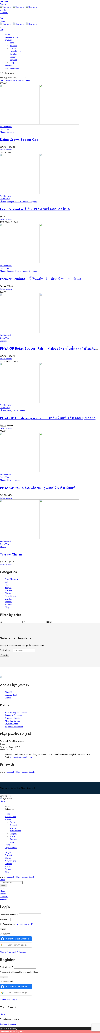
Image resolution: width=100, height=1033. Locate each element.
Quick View (5, 129)
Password (5, 919)
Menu (2, 21)
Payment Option (11, 723)
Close (2, 801)
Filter (49, 622)
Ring (7, 584)
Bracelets (9, 590)
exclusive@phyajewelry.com (21, 757)
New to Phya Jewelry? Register (13, 952)
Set (6, 582)
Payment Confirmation (14, 726)
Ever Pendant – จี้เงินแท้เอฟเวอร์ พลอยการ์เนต (35, 209)
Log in (3, 929)
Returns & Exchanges (14, 715)
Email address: (6, 650)
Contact (8, 697)
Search (3, 885)
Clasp (7, 607)
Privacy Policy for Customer (16, 712)
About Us (8, 692)
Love (9, 410)
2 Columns (7, 80)
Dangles (10, 201)
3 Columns (17, 80)
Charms (3, 132)
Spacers (10, 132)
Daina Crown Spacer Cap (19, 139)
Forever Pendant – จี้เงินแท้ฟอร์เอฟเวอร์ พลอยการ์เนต (40, 278)
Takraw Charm (11, 554)
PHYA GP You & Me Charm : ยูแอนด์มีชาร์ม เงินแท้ (37, 487)
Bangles (8, 587)
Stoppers (33, 201)
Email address (6, 967)
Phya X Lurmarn (21, 201)
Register (4, 977)
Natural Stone (10, 596)
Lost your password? (24, 924)
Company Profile (12, 695)
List (1, 80)
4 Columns (26, 80)
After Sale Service (12, 721)
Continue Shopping (8, 1024)
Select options (6, 149)
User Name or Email (9, 914)
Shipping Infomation (13, 718)
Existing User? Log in (8, 999)
